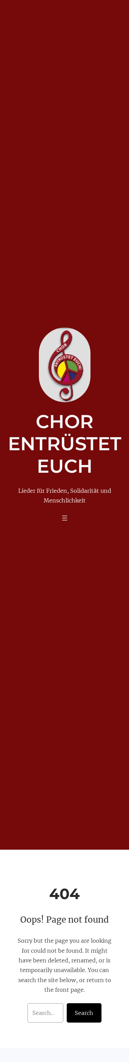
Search (84, 1012)
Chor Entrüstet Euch (64, 444)
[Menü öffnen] (65, 518)
